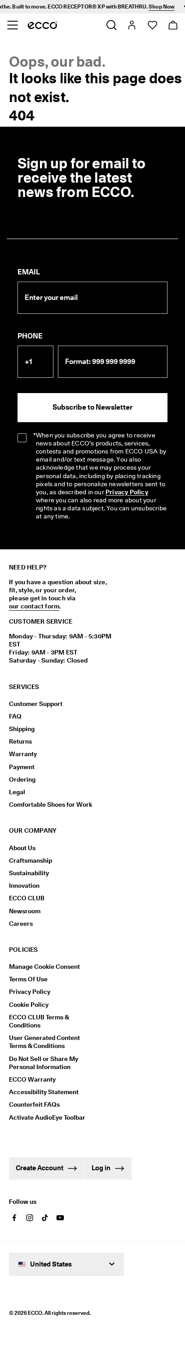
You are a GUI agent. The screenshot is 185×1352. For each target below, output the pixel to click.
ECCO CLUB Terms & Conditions (39, 1021)
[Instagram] (29, 1217)
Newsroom (24, 911)
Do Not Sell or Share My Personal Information (43, 1062)
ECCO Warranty (32, 1079)
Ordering (22, 779)
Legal (17, 792)
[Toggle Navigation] (12, 25)
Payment (22, 766)
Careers (21, 923)
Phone (30, 336)
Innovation (24, 885)
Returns (20, 741)
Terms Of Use (28, 979)
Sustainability (29, 873)
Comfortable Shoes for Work (50, 804)
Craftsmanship (30, 860)
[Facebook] (14, 1217)
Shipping (22, 728)
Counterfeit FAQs (34, 1104)
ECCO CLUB (26, 898)
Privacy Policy (127, 492)
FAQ (15, 716)
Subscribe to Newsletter (92, 407)
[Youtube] (60, 1217)
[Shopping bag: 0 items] (173, 25)
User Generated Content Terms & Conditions (44, 1041)
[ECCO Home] (42, 25)
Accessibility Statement (44, 1091)
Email (29, 272)
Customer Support (35, 703)
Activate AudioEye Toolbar (47, 1117)
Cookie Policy (28, 1004)
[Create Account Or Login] (131, 25)
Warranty (23, 753)
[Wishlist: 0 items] (152, 25)
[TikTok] (45, 1217)
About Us (22, 847)
